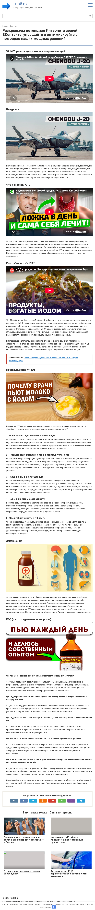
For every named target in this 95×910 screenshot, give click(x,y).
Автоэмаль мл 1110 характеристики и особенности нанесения (69, 874)
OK (54, 907)
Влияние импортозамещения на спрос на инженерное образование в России (24, 840)
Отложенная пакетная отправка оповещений (22, 872)
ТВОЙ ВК (20, 4)
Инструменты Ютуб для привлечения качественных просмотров (67, 840)
